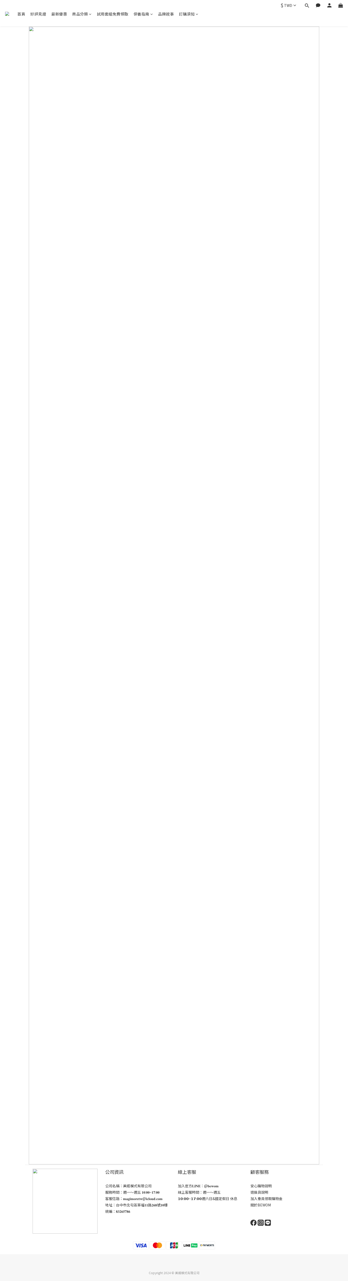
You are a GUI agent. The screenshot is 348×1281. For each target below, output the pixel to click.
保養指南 (141, 14)
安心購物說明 (261, 1185)
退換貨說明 (259, 1192)
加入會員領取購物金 (266, 1198)
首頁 (21, 14)
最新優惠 (59, 14)
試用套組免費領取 (112, 14)
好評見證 (38, 14)
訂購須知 (187, 14)
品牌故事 (166, 14)
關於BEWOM (260, 1204)
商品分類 (80, 14)
